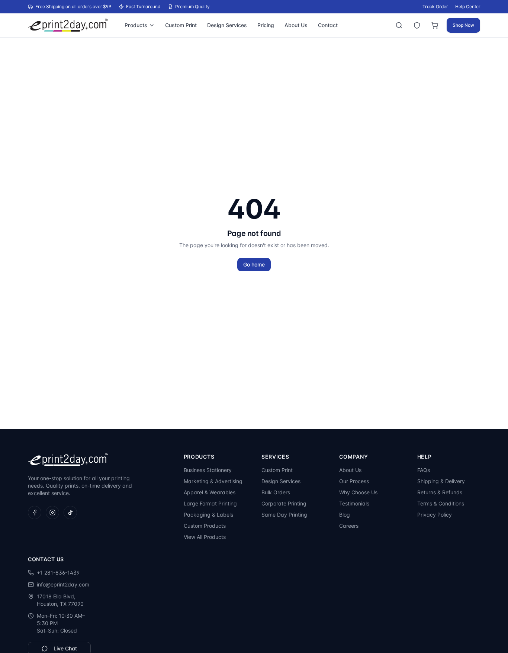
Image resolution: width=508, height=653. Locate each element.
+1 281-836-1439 (58, 572)
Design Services (227, 25)
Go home (254, 264)
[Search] (399, 25)
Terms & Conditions (440, 503)
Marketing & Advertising (213, 481)
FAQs (423, 470)
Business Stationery (208, 470)
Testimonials (354, 503)
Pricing (265, 25)
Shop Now (463, 25)
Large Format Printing (210, 503)
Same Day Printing (284, 514)
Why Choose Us (358, 492)
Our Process (354, 481)
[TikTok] (70, 512)
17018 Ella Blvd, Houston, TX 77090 (60, 600)
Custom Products (205, 526)
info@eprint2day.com (63, 584)
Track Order (435, 6)
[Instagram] (52, 512)
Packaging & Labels (208, 514)
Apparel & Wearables (209, 492)
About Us (296, 25)
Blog (344, 514)
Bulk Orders (275, 492)
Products (136, 25)
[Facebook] (34, 512)
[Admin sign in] (416, 25)
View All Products (205, 537)
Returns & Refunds (439, 492)
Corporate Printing (283, 503)
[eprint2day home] (68, 25)
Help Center (467, 6)
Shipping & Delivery (441, 481)
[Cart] (434, 25)
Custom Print (181, 25)
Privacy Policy (434, 514)
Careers (349, 526)
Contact (328, 25)
